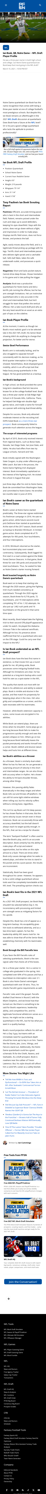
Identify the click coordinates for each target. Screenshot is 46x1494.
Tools (5, 1178)
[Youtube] (38, 1490)
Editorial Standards (11, 1470)
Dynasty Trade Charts (12, 1450)
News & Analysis (10, 1392)
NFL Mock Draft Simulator (13, 1329)
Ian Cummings (24, 1142)
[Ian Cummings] (6, 1143)
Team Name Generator (12, 1458)
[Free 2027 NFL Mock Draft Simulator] (23, 1208)
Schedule (7, 1424)
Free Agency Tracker (11, 1372)
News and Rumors (10, 1369)
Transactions (8, 1378)
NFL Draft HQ (9, 1259)
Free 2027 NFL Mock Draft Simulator (19, 1221)
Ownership (8, 1481)
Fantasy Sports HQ (11, 1435)
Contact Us (8, 1476)
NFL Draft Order (10, 1398)
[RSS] (22, 1490)
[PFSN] (23, 6)
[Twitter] (33, 1490)
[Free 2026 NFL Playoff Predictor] (23, 1170)
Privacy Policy (9, 1478)
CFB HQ (7, 1418)
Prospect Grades (10, 1406)
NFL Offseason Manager (13, 1338)
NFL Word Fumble (10, 1355)
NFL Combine (9, 1395)
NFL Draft (12, 119)
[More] (8, 1299)
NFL (33, 122)
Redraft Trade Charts (11, 1453)
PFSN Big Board (9, 1401)
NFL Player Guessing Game (14, 1350)
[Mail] (17, 1490)
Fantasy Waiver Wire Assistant (15, 1444)
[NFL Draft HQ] (23, 1246)
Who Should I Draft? (11, 1455)
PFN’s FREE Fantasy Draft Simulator (23, 152)
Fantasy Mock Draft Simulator (15, 1438)
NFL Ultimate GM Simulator (14, 1335)
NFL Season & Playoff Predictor (15, 1332)
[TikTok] (28, 1490)
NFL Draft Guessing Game (13, 1352)
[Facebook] (6, 1490)
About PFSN (8, 1473)
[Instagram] (12, 1490)
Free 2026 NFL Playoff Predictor (17, 1183)
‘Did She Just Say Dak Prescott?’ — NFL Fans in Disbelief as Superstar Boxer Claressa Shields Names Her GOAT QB (24, 1107)
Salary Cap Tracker (10, 1375)
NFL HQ (7, 1366)
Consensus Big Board (11, 1404)
